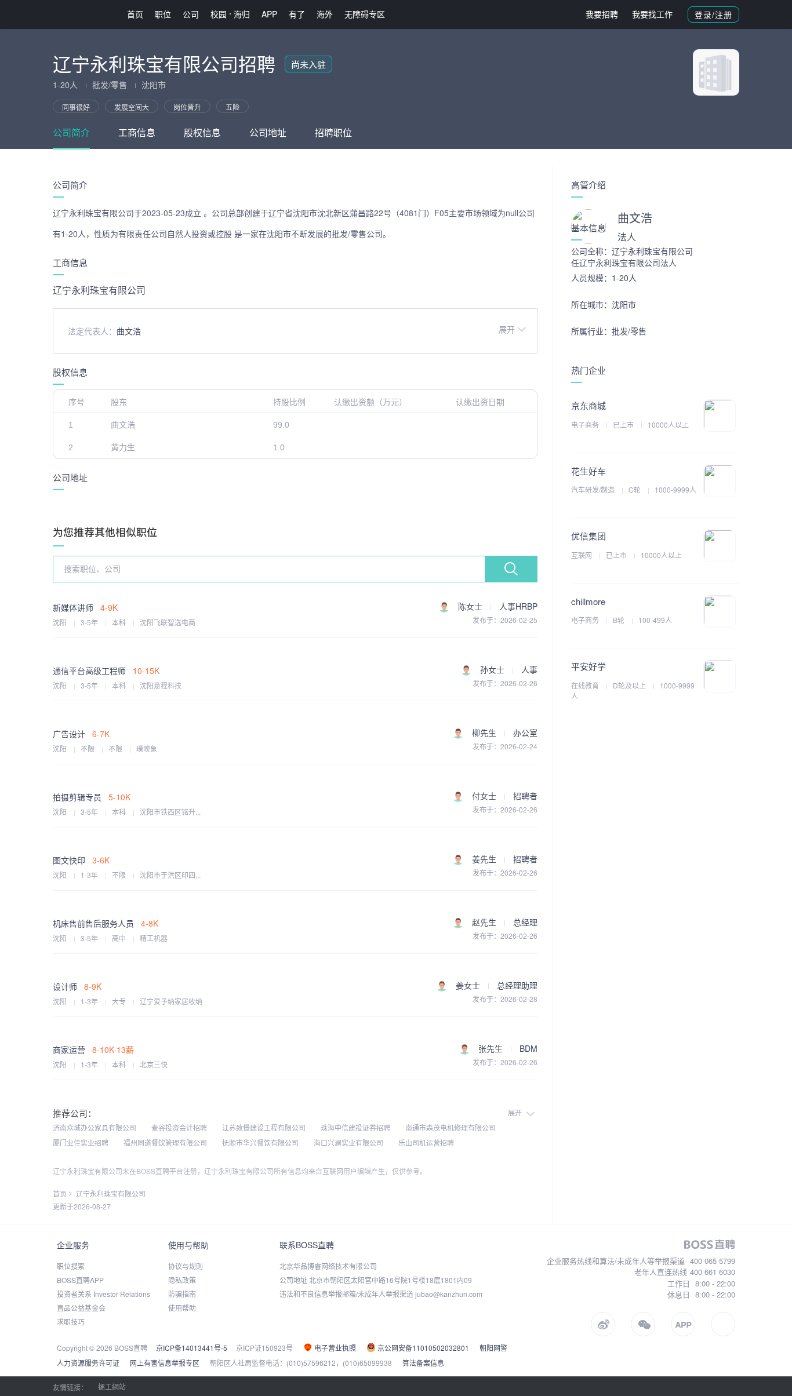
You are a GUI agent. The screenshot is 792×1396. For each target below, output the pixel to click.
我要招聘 (602, 14)
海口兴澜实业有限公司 (348, 1142)
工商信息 (136, 132)
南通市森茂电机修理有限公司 (450, 1127)
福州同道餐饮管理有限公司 (165, 1142)
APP (269, 14)
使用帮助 (182, 1308)
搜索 (511, 569)
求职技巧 (71, 1321)
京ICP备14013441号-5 (191, 1348)
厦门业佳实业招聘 (80, 1142)
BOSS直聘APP (80, 1280)
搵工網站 (112, 1386)
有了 (297, 14)
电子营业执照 (334, 1348)
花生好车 (588, 471)
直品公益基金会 (81, 1308)
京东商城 (588, 405)
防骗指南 (182, 1294)
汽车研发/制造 (593, 489)
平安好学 (588, 666)
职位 (163, 14)
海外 (325, 14)
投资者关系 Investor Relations (103, 1294)
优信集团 (588, 536)
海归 (242, 14)
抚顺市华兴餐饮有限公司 (260, 1142)
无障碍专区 (364, 14)
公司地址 (267, 132)
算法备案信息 (423, 1363)
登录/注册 (713, 14)
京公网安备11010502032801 (422, 1348)
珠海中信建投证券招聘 (355, 1127)
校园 (218, 14)
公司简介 (71, 132)
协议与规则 (185, 1266)
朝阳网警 (493, 1348)
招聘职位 (333, 132)
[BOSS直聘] (83, 14)
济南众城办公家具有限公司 (94, 1127)
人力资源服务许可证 (88, 1363)
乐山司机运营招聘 (426, 1142)
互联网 (582, 555)
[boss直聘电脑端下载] (723, 1324)
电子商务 (586, 424)
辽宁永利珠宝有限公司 (111, 1193)
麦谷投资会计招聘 (179, 1127)
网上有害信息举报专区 (164, 1363)
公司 (191, 14)
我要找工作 (652, 14)
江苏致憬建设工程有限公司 (264, 1127)
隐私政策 (182, 1280)
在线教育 (586, 685)
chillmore (588, 601)
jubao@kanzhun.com (448, 1294)
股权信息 (202, 132)
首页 (135, 14)
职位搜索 (71, 1266)
